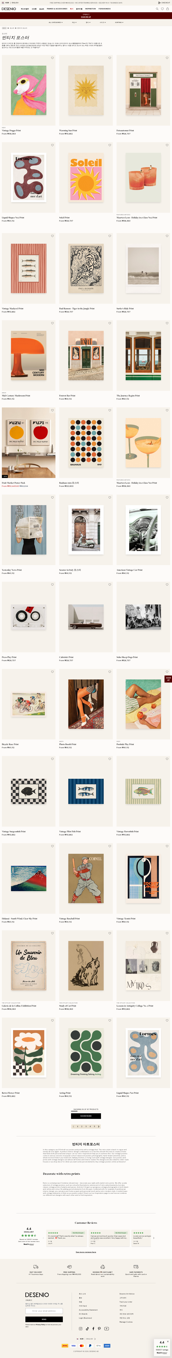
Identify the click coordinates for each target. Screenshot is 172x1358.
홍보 (80, 1298)
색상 (73, 22)
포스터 (41, 9)
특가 (71, 9)
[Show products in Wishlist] (162, 9)
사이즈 (102, 22)
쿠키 (121, 1310)
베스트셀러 (25, 9)
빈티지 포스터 (22, 28)
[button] (162, 1347)
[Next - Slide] (154, 1238)
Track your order (126, 1302)
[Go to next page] (99, 1126)
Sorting (118, 22)
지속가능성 (83, 1306)
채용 (80, 1302)
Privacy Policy (40, 1325)
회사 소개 (82, 1294)
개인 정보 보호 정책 (127, 1314)
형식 (87, 22)
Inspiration (90, 9)
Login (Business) (85, 1318)
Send (44, 1319)
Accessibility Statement (88, 1310)
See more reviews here (86, 1252)
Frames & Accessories (57, 9)
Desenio (92, 1351)
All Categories (55, 22)
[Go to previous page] (73, 1126)
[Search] (157, 9)
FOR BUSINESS (105, 9)
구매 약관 (123, 1306)
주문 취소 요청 (125, 1318)
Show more (85, 1116)
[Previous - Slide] (43, 1238)
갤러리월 (79, 9)
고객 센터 (123, 1298)
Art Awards (83, 1314)
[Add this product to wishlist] (52, 58)
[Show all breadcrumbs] (4, 28)
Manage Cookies (126, 1322)
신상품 (34, 9)
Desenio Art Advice (127, 1294)
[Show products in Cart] (167, 9)
